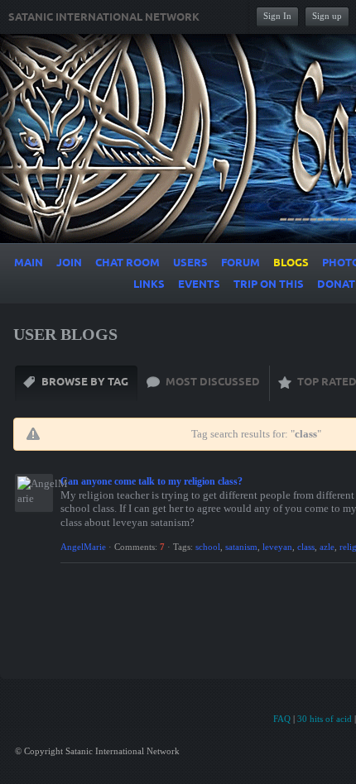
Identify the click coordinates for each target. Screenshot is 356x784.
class (306, 547)
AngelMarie (83, 547)
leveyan (277, 547)
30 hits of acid (324, 719)
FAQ (282, 719)
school (207, 547)
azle (327, 547)
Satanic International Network (104, 17)
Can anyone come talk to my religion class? (151, 481)
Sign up (327, 16)
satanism (241, 547)
